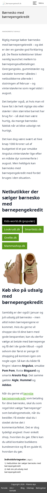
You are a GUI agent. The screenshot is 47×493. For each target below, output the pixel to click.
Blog (23, 488)
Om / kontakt (13, 489)
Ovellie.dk (10, 237)
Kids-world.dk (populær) (19, 221)
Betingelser (41, 488)
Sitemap (30, 488)
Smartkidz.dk (33, 229)
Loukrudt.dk (12, 229)
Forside (4, 488)
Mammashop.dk (14, 246)
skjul (29, 459)
